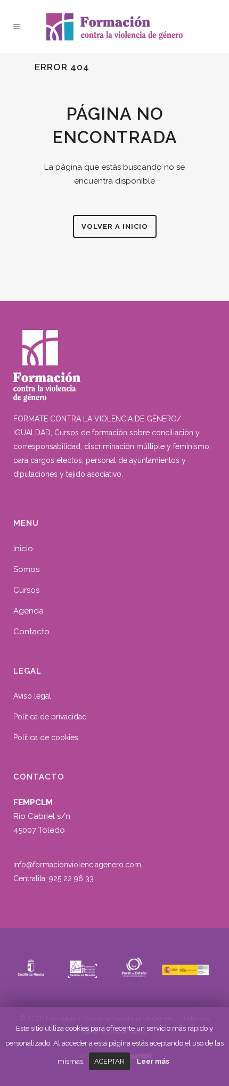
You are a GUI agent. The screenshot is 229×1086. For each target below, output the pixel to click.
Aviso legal (32, 696)
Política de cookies (45, 737)
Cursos (26, 590)
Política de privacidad (50, 716)
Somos (26, 569)
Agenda (28, 611)
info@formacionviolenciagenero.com (77, 864)
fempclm (199, 24)
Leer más (153, 1061)
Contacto (31, 631)
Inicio (23, 548)
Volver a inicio (114, 226)
